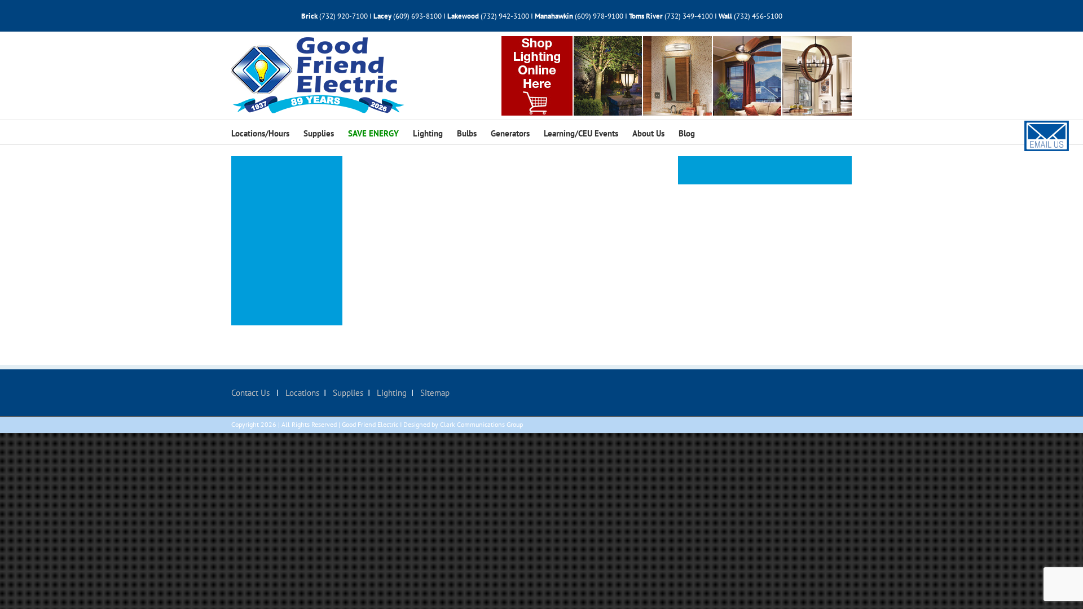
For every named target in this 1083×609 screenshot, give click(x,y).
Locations (301, 392)
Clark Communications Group (481, 424)
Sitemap (434, 392)
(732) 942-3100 (505, 16)
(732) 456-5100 (758, 16)
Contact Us (251, 392)
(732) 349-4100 (689, 16)
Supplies (347, 392)
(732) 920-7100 (343, 16)
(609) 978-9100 (599, 16)
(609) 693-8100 (417, 16)
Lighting (391, 392)
